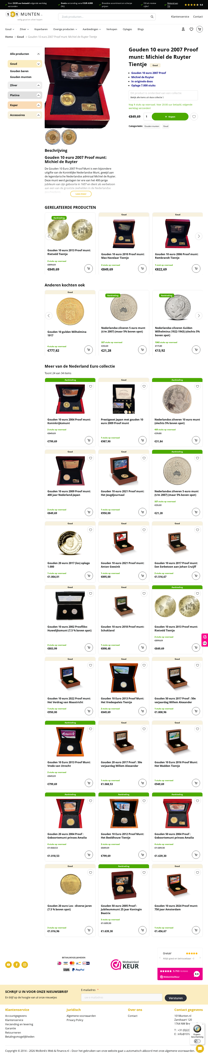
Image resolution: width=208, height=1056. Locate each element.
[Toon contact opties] (200, 1049)
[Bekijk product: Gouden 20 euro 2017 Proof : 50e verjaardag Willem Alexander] (123, 742)
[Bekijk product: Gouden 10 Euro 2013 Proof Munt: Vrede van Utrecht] (70, 742)
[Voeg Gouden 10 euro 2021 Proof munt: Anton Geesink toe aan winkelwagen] (142, 576)
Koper (14, 105)
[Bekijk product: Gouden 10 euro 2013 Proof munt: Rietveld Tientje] (70, 230)
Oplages (127, 29)
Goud (8, 29)
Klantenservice (180, 17)
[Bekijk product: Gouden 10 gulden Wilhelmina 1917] (70, 311)
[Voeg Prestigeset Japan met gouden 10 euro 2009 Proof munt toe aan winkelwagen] (142, 440)
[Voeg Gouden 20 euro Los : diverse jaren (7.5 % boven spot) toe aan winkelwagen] (89, 930)
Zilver (23, 29)
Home (9, 37)
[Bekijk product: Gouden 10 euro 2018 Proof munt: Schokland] (123, 606)
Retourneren (13, 1032)
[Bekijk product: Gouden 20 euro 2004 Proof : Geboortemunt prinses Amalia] (70, 813)
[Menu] (203, 1025)
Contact (198, 17)
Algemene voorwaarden (81, 1016)
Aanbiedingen (90, 29)
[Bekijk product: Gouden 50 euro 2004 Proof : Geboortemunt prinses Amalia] (177, 813)
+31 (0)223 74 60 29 (189, 1030)
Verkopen (111, 29)
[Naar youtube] (8, 964)
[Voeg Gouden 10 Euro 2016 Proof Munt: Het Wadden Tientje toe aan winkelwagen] (196, 783)
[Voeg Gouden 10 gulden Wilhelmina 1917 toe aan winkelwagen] (88, 349)
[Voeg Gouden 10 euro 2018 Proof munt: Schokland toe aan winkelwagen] (142, 647)
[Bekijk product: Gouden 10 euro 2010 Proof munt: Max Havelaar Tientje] (124, 234)
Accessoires (17, 115)
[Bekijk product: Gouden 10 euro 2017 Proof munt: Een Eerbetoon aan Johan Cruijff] (177, 542)
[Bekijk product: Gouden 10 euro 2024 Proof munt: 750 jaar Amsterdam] (177, 885)
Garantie (10, 1028)
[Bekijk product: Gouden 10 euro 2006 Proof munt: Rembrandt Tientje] (178, 234)
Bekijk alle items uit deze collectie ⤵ (147, 97)
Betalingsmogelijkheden (19, 1036)
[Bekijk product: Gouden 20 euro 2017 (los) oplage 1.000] (70, 542)
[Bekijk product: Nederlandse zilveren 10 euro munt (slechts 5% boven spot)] (177, 399)
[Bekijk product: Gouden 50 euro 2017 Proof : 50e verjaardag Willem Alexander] (177, 678)
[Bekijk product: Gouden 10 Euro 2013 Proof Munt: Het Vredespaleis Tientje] (123, 678)
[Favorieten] (191, 29)
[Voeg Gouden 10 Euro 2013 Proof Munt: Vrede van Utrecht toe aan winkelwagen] (89, 783)
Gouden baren (19, 71)
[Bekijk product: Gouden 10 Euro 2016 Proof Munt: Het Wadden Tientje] (177, 742)
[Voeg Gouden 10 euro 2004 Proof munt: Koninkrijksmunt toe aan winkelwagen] (89, 440)
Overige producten (63, 29)
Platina (15, 95)
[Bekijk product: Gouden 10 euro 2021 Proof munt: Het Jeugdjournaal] (123, 471)
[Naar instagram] (24, 964)
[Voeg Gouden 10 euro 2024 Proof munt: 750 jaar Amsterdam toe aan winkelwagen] (196, 930)
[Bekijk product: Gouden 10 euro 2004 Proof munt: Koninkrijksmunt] (70, 399)
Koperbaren (41, 29)
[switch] (197, 1041)
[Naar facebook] (16, 964)
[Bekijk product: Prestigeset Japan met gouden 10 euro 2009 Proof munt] (123, 399)
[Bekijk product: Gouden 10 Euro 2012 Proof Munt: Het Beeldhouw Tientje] (123, 813)
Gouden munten (151, 126)
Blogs (141, 29)
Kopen (172, 116)
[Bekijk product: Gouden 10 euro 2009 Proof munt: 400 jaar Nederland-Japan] (70, 471)
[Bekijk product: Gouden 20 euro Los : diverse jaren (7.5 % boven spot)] (70, 885)
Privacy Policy (75, 1020)
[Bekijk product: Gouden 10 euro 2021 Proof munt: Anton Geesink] (123, 542)
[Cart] (199, 29)
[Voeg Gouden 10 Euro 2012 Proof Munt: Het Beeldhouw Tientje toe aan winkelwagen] (142, 855)
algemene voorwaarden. (180, 1051)
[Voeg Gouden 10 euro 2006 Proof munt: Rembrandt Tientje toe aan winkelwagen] (196, 268)
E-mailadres (90, 990)
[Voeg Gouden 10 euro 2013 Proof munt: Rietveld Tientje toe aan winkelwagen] (88, 268)
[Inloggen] (183, 29)
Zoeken (152, 16)
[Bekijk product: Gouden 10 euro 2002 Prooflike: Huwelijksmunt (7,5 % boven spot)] (70, 606)
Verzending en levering (19, 1024)
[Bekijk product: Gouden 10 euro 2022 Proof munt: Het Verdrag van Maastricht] (70, 678)
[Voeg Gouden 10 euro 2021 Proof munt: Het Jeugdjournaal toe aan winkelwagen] (142, 512)
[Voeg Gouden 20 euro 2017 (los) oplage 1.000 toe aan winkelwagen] (89, 576)
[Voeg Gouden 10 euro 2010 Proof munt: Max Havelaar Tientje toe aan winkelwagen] (142, 268)
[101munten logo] (24, 16)
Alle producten (19, 54)
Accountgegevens (16, 1016)
